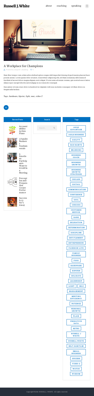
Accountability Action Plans (23, 130)
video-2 (39, 96)
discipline (76, 233)
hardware (13, 96)
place (76, 316)
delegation (76, 222)
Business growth (76, 163)
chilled (76, 179)
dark (76, 217)
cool (76, 200)
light (28, 96)
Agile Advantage (76, 128)
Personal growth (76, 310)
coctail (76, 184)
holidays (76, 276)
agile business (76, 135)
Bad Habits (76, 145)
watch (76, 369)
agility (76, 140)
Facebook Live (76, 248)
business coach (76, 156)
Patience (76, 303)
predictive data (76, 322)
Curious (76, 205)
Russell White (76, 341)
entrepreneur (76, 243)
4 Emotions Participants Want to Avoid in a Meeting (23, 163)
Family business (76, 254)
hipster (21, 96)
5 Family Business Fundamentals (23, 144)
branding (76, 150)
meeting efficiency (76, 297)
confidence (76, 194)
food (76, 260)
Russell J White (76, 334)
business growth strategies (76, 172)
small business (76, 352)
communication (77, 189)
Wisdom (76, 374)
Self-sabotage (76, 346)
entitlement (76, 238)
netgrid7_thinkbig (21, 70)
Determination (76, 227)
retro (76, 328)
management (76, 291)
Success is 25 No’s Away (23, 202)
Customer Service (76, 211)
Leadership (76, 281)
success (76, 358)
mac (33, 96)
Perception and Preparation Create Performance (23, 185)
